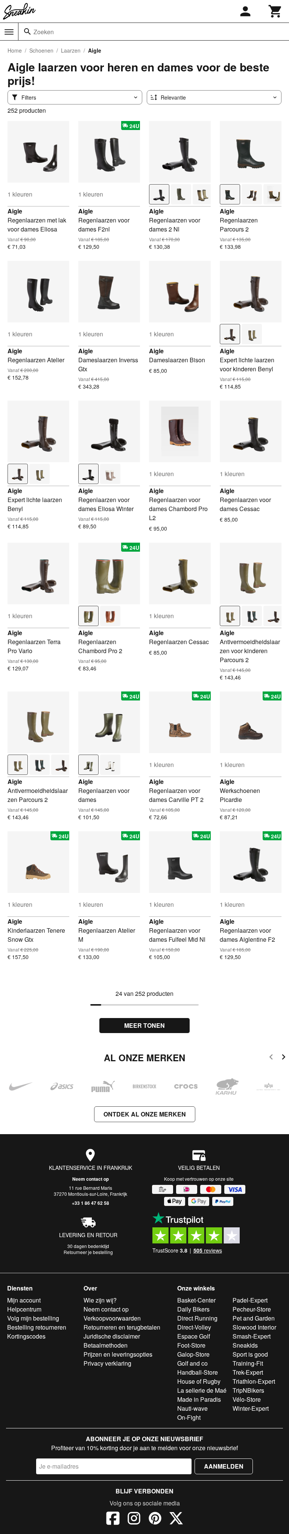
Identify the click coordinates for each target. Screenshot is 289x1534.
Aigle (15, 211)
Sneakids (245, 1345)
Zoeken (43, 31)
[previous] (271, 1058)
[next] (283, 1058)
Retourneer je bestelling (88, 1252)
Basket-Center (196, 1300)
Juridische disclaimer (112, 1336)
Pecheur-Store (252, 1309)
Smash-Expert (252, 1336)
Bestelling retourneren (36, 1327)
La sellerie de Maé (202, 1390)
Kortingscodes (26, 1336)
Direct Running (197, 1318)
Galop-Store (193, 1354)
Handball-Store (197, 1372)
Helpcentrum (24, 1309)
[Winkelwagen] (275, 11)
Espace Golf (193, 1336)
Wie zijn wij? (100, 1300)
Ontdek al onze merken (144, 1114)
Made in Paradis (199, 1399)
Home (15, 50)
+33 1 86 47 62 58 (90, 1203)
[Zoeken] (27, 31)
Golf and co (192, 1363)
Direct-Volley (194, 1327)
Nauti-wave (192, 1408)
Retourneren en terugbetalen (122, 1327)
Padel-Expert (250, 1300)
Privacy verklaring (107, 1363)
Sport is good (250, 1354)
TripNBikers (248, 1390)
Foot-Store (191, 1345)
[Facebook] (112, 1519)
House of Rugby (199, 1381)
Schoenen (41, 50)
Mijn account (24, 1300)
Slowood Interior (254, 1327)
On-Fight (189, 1417)
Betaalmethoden (106, 1345)
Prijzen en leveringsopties (118, 1354)
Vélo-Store (247, 1399)
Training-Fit (248, 1363)
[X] (176, 1519)
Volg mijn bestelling (33, 1318)
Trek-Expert (248, 1372)
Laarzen (71, 50)
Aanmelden (223, 1466)
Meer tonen (144, 1025)
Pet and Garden (254, 1318)
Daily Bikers (193, 1309)
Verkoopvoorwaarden (112, 1318)
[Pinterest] (155, 1519)
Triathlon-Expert (254, 1381)
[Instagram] (133, 1519)
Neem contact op (90, 1179)
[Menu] (9, 32)
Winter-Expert (251, 1408)
